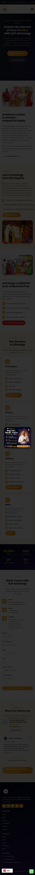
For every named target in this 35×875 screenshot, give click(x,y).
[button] (28, 429)
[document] (17, 437)
